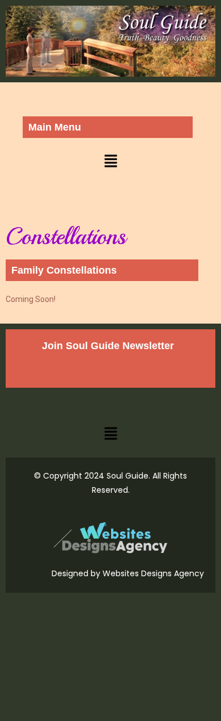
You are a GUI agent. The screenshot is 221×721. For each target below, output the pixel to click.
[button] (110, 161)
